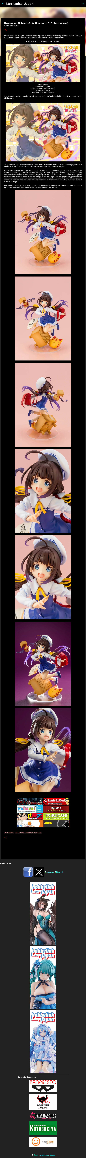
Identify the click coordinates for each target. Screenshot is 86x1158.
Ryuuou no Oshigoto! (33, 832)
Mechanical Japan (19, 3)
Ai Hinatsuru (9, 832)
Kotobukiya (20, 832)
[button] (5, 30)
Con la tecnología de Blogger (44, 1155)
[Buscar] (83, 3)
